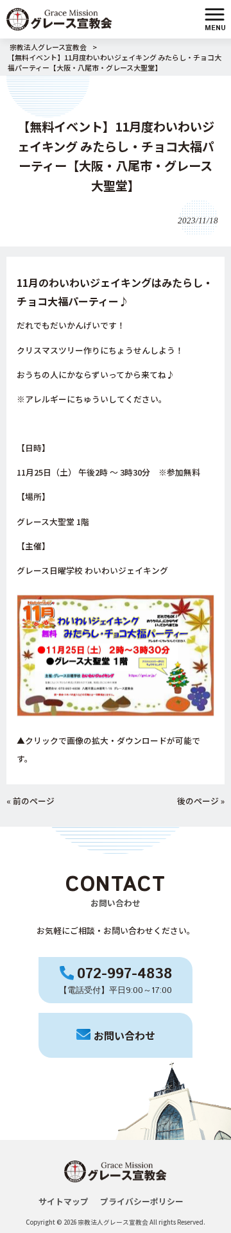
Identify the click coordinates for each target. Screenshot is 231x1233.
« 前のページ (30, 801)
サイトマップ (63, 1201)
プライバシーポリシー (142, 1201)
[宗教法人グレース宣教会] (59, 18)
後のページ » (201, 801)
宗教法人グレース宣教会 (48, 47)
